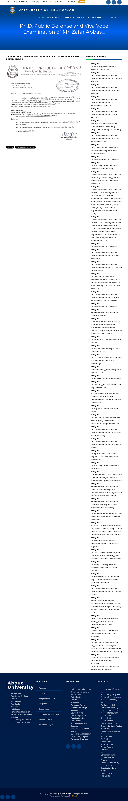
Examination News (78, 718)
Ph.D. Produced (107, 744)
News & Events (107, 773)
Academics (97, 17)
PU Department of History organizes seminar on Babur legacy (104, 543)
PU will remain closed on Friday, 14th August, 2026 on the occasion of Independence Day (105, 420)
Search (60, 1)
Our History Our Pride (19, 696)
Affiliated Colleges (46, 725)
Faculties (42, 688)
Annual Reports (107, 747)
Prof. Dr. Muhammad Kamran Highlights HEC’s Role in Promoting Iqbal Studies (104, 621)
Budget (104, 770)
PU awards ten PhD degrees (104, 246)
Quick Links (53, 17)
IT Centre (75, 796)
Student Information (47, 719)
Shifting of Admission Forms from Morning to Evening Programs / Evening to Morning (106, 126)
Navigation (83, 17)
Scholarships (44, 709)
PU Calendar (16, 701)
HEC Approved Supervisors (49, 714)
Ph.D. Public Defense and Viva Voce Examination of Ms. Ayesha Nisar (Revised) (106, 432)
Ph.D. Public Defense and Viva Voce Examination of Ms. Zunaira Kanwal (106, 78)
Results (74, 699)
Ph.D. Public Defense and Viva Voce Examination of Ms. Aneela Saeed (106, 444)
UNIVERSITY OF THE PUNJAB (46, 10)
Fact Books (15, 704)
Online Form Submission (81, 692)
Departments (44, 693)
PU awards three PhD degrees (105, 159)
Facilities (14, 706)
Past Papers (76, 721)
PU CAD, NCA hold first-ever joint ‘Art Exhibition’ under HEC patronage (106, 360)
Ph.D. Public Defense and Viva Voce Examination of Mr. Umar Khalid (105, 114)
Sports (103, 752)
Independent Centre (47, 698)
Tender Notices (107, 718)
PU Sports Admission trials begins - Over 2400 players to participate (104, 456)
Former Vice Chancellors (20, 712)
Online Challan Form (109, 723)
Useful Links (106, 741)
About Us (69, 17)
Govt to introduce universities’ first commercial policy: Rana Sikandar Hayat (105, 150)
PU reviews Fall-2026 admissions (106, 378)
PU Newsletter (107, 721)
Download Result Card (80, 739)
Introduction (16, 693)
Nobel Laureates (17, 709)
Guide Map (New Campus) (21, 719)
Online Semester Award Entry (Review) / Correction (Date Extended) (104, 633)
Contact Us (71, 1)
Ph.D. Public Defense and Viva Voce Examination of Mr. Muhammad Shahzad (104, 102)
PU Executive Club (108, 705)
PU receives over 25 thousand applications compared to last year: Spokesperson (105, 579)
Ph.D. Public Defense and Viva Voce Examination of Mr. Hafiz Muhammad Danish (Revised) (105, 297)
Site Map (33, 1)
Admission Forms (78, 705)
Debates (104, 749)
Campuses (15, 699)
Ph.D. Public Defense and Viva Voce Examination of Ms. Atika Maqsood (105, 255)
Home (41, 17)
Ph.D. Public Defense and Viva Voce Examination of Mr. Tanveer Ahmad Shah (106, 267)
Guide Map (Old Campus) (21, 722)
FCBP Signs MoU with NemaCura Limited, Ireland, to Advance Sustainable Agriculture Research (106, 477)
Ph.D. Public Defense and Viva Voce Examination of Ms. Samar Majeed (105, 90)
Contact (113, 17)
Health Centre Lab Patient (111, 710)
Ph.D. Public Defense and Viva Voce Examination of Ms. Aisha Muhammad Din (105, 138)
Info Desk (22, 1)
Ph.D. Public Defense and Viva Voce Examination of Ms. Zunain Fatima (106, 591)
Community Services (109, 755)
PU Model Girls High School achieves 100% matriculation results (104, 567)
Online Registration (78, 715)
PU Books (105, 739)
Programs (43, 703)
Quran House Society (109, 707)
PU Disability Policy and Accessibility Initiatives (110, 695)
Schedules (75, 702)
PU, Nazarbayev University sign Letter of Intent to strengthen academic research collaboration (106, 555)
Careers (43, 1)
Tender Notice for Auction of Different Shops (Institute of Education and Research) (104, 504)
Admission (11, 1)
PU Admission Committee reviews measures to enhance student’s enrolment (106, 516)
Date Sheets (76, 697)
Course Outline (77, 713)
